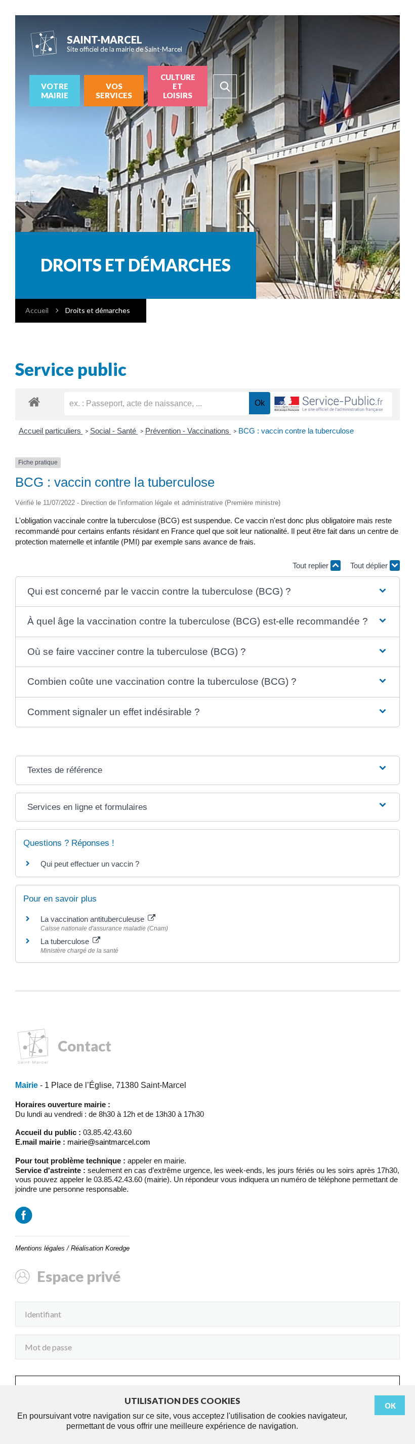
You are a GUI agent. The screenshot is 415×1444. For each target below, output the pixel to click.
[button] (208, 592)
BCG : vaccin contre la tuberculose (296, 430)
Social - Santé (114, 430)
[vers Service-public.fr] (329, 404)
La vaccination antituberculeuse (93, 919)
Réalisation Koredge (100, 1248)
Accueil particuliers (51, 430)
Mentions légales (40, 1248)
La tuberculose (65, 941)
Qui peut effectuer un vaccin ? (89, 864)
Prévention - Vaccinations (188, 430)
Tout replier (311, 565)
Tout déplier (370, 565)
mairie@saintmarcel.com (108, 1142)
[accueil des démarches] (34, 401)
